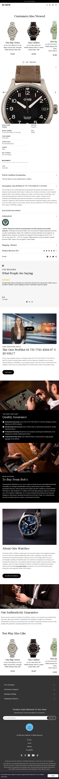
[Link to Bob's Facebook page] (25, 755)
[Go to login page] (49, 4)
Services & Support (11, 689)
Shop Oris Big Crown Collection (11, 210)
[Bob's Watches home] (6, 5)
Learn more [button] (4, 776)
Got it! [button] (53, 775)
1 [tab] (26, 301)
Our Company (9, 685)
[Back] (23, 62)
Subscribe (51, 718)
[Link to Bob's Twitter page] (21, 755)
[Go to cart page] (52, 4)
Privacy (29, 740)
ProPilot (4, 127)
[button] (55, 92)
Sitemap (29, 746)
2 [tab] (29, 301)
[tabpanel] (29, 289)
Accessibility (29, 750)
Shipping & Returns (11, 699)
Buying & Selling (10, 694)
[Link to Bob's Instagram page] (29, 755)
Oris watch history (21, 566)
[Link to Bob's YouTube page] (33, 755)
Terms (29, 743)
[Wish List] (56, 67)
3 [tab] (32, 301)
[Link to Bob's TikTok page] (37, 755)
